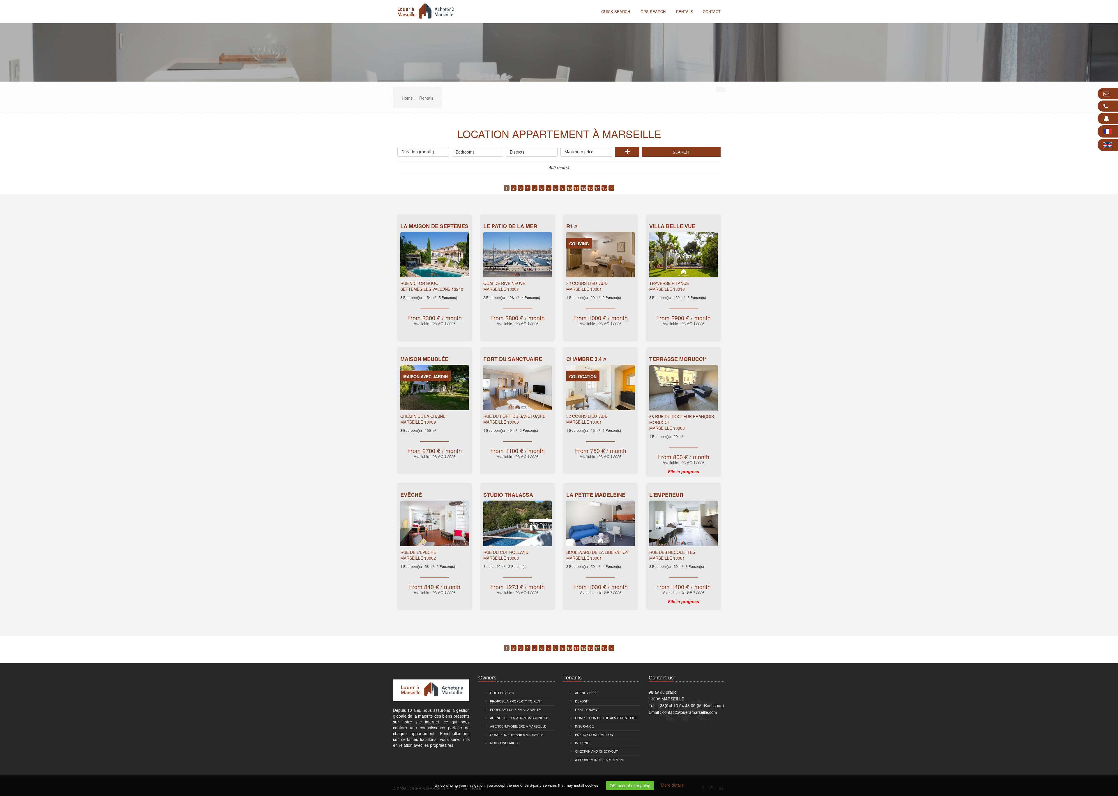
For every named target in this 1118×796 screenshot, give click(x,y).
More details (672, 785)
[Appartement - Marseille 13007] (517, 256)
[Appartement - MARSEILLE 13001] (600, 256)
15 (604, 188)
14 (597, 188)
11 (576, 188)
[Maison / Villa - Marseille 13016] (683, 256)
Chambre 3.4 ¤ (586, 359)
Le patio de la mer (510, 226)
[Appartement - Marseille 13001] (683, 525)
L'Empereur (666, 495)
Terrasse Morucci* (677, 359)
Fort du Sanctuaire (512, 359)
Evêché (411, 495)
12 (583, 188)
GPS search (653, 11)
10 (569, 188)
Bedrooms (465, 152)
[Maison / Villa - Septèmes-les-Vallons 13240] (434, 256)
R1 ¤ (571, 226)
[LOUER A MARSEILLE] (424, 11)
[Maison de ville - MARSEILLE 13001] (600, 525)
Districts (517, 152)
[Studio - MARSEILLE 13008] (517, 525)
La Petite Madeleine (595, 495)
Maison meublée (424, 359)
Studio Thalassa (508, 495)
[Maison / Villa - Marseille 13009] (434, 389)
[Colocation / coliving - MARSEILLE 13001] (600, 389)
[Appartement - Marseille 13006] (683, 389)
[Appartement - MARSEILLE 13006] (517, 389)
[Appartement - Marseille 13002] (434, 525)
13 (590, 188)
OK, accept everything (630, 785)
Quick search (615, 11)
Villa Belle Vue (672, 226)
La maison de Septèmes (434, 226)
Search (681, 152)
